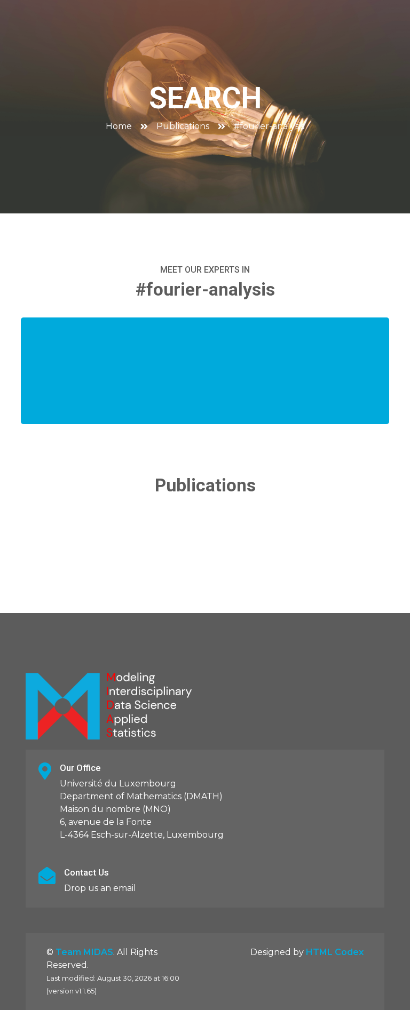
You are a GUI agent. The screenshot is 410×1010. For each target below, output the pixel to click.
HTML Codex (335, 952)
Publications (182, 126)
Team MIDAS (84, 952)
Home (119, 126)
